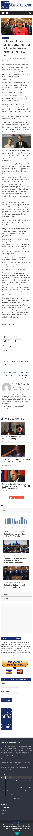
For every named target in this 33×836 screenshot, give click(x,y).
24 (16, 791)
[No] (31, 829)
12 (25, 784)
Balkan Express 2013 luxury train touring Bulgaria (14, 363)
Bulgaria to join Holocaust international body (12, 437)
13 (30, 784)
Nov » (18, 798)
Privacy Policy (5, 813)
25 (21, 791)
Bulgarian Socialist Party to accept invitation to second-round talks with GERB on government (16, 486)
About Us (4, 805)
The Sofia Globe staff (20, 58)
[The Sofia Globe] (3, 13)
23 (12, 791)
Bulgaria (5, 38)
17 (16, 787)
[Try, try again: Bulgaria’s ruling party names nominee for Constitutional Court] (13, 446)
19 (25, 787)
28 (3, 794)
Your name (5, 691)
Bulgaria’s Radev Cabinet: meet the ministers (14, 586)
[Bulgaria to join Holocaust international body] (13, 423)
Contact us (4, 811)
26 (25, 791)
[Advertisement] (16, 618)
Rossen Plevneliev (11, 61)
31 (16, 794)
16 (12, 787)
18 (21, 787)
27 (30, 791)
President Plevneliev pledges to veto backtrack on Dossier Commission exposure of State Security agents (15, 375)
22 (7, 791)
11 (21, 784)
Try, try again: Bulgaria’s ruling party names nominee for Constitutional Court (16, 461)
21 (3, 791)
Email (3, 684)
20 (30, 787)
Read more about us (18, 756)
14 (3, 787)
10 (16, 784)
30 (12, 794)
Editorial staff (5, 808)
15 (7, 787)
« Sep (14, 798)
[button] (16, 510)
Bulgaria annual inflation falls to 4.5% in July (14, 535)
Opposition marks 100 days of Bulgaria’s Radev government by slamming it (15, 560)
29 (7, 794)
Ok (17, 833)
